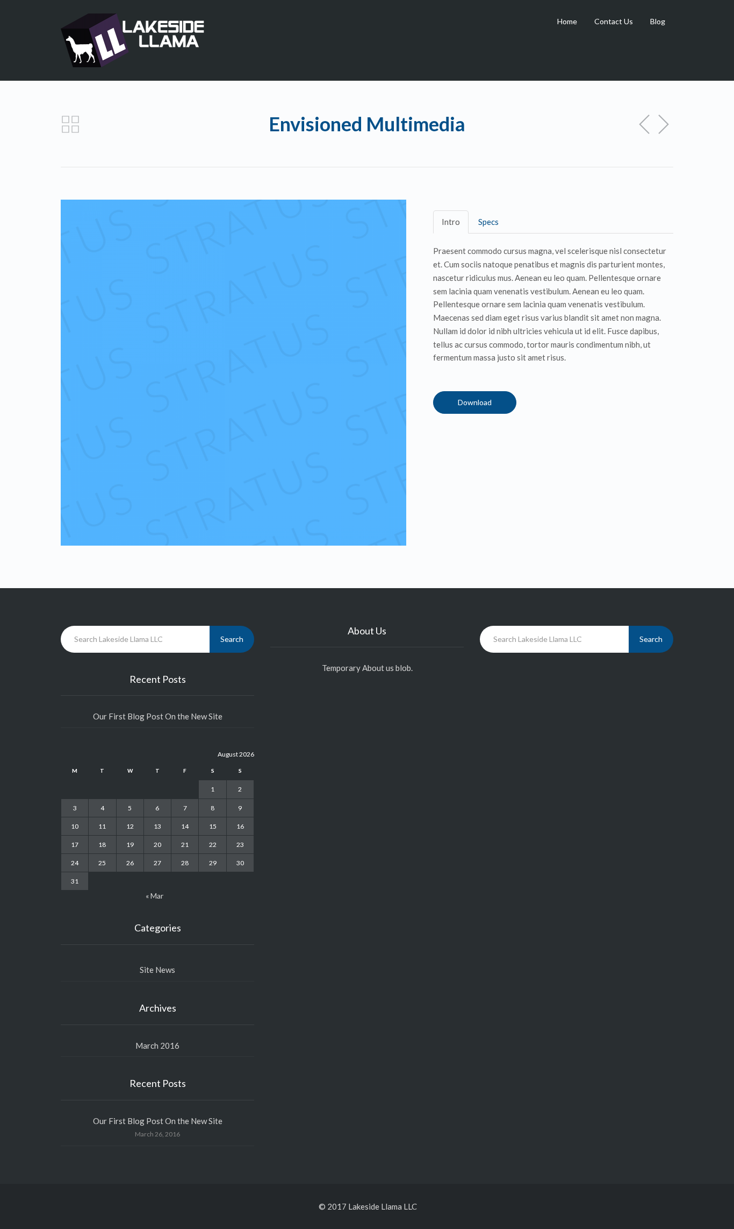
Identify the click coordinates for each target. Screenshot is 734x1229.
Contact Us (613, 21)
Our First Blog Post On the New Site (157, 716)
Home (567, 21)
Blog (657, 21)
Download (475, 402)
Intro (451, 222)
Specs (488, 222)
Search (231, 639)
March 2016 (157, 1045)
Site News (157, 969)
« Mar (154, 895)
